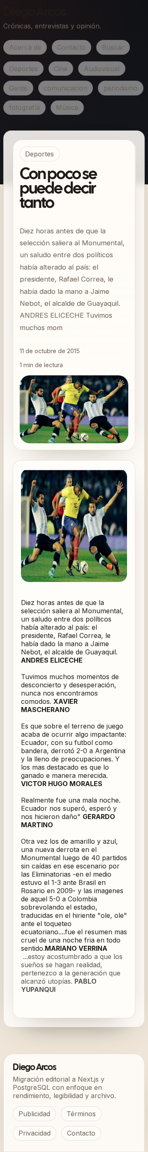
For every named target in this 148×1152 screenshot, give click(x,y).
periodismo (121, 88)
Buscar (113, 47)
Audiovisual (102, 69)
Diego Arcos (34, 13)
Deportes (23, 69)
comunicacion (65, 88)
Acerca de (25, 47)
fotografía (24, 107)
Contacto (71, 47)
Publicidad (34, 1114)
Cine (60, 69)
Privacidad (34, 1133)
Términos (81, 1114)
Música (67, 107)
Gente (18, 88)
